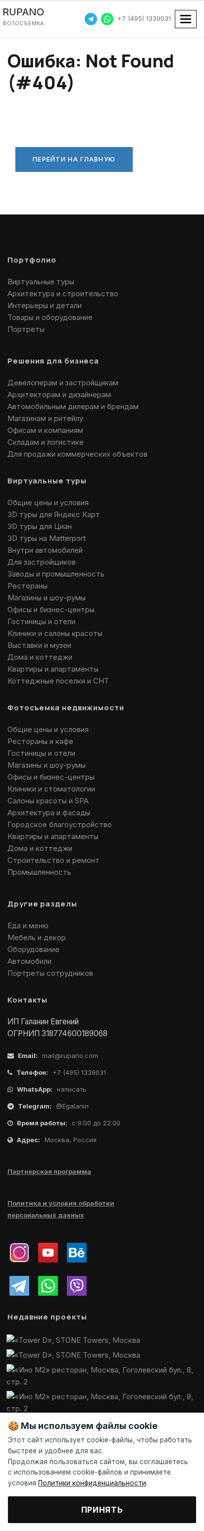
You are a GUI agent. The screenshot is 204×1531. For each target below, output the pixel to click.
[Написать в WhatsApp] (107, 18)
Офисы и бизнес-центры (51, 609)
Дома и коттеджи (39, 657)
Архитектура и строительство (62, 293)
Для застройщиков (41, 562)
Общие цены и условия (48, 502)
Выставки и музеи (39, 645)
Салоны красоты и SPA (48, 800)
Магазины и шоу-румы (46, 597)
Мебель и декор (36, 937)
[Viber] (77, 1286)
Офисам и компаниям (45, 430)
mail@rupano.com (70, 1055)
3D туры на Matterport (46, 538)
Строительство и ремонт (53, 860)
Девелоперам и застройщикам (62, 382)
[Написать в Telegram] (91, 18)
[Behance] (77, 1253)
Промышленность (39, 872)
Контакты (27, 1000)
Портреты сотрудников (50, 973)
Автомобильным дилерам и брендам (73, 406)
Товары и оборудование (50, 317)
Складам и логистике (45, 442)
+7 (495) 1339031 (144, 18)
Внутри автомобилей (45, 550)
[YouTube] (48, 1253)
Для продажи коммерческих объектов (77, 454)
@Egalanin (72, 1106)
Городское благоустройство (59, 824)
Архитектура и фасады (48, 812)
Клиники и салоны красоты (54, 633)
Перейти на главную (74, 159)
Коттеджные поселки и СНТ (58, 681)
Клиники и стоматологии (51, 788)
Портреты (26, 329)
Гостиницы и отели (41, 621)
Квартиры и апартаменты (53, 669)
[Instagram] (19, 1253)
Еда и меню (28, 925)
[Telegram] (19, 1286)
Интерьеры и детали (44, 305)
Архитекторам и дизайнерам (59, 394)
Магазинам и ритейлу (45, 418)
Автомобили (29, 961)
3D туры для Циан (39, 526)
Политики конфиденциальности (92, 1483)
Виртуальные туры (40, 281)
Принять (102, 1510)
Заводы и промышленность (55, 574)
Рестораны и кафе (40, 741)
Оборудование (33, 949)
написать (71, 1089)
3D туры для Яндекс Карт (53, 514)
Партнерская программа (49, 1171)
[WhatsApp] (48, 1286)
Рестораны (27, 585)
